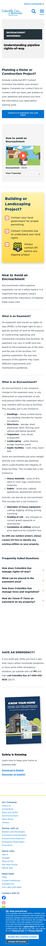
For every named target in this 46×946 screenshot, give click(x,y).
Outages (6, 858)
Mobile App (7, 868)
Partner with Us (10, 828)
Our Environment (10, 816)
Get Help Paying (9, 865)
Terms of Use (18, 931)
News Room (7, 819)
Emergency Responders (13, 842)
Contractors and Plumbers (14, 835)
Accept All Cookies (17, 942)
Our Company (9, 802)
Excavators (7, 845)
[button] (23, 155)
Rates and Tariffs (10, 812)
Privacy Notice (35, 931)
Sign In (5, 854)
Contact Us (8, 884)
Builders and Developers (13, 832)
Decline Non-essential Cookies (22, 937)
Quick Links (8, 851)
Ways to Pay (8, 861)
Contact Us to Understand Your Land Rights (23, 114)
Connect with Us (10, 893)
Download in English (13, 770)
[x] (4, 897)
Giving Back (7, 809)
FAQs (4, 877)
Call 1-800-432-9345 (11, 887)
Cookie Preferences (11, 881)
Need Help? (8, 874)
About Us (6, 806)
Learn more (28, 926)
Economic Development (13, 838)
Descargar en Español (13, 774)
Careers (5, 822)
